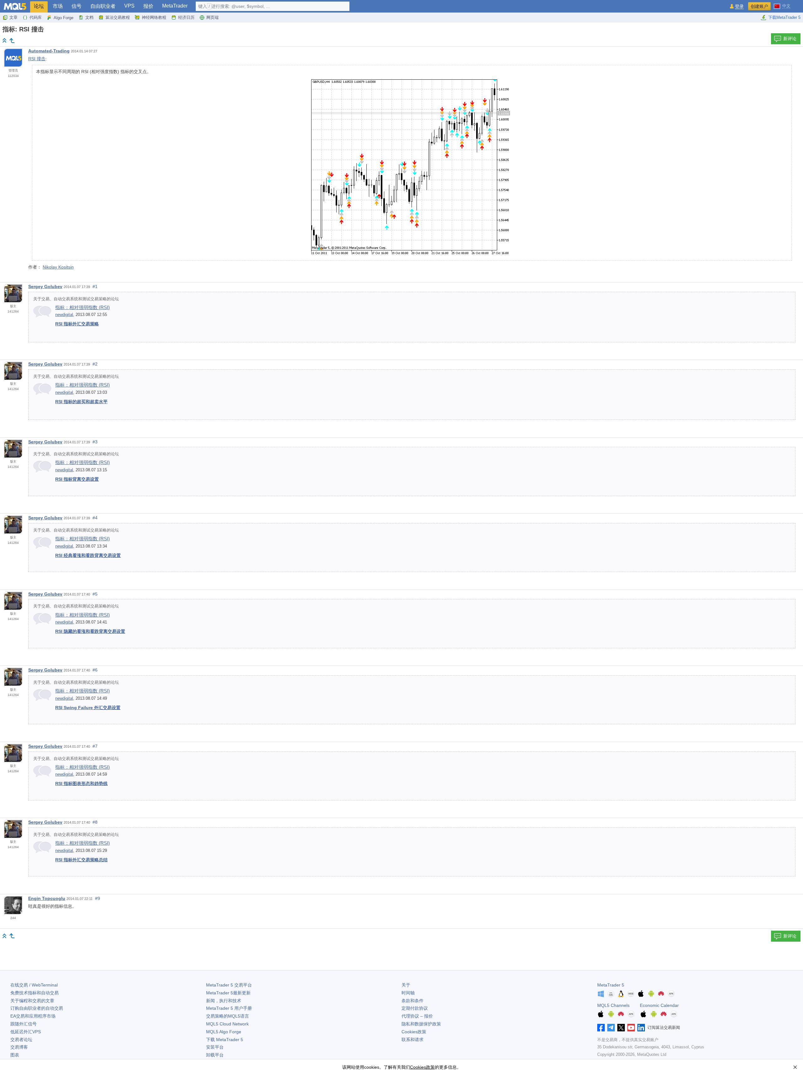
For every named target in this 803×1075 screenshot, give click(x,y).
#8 (95, 822)
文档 (89, 17)
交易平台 (229, 984)
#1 (95, 286)
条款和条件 (412, 1000)
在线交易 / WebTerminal (34, 984)
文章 (13, 17)
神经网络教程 (154, 17)
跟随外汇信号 (23, 1023)
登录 (739, 6)
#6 (95, 669)
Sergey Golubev (45, 286)
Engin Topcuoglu (46, 898)
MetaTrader (175, 5)
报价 (148, 6)
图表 (14, 1054)
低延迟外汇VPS (25, 1031)
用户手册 (229, 1008)
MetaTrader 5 (610, 984)
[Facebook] (601, 1027)
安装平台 (215, 1047)
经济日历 (186, 17)
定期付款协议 (415, 1008)
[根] (4, 40)
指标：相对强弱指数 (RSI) (82, 307)
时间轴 (408, 992)
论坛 (39, 6)
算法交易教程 (117, 17)
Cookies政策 (414, 1031)
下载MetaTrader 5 (784, 17)
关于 (406, 984)
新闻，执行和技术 (223, 1000)
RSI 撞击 (36, 58)
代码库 (35, 17)
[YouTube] (631, 1027)
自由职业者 (102, 6)
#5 (95, 593)
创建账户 (759, 6)
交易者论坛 (21, 1039)
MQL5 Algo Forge (223, 1031)
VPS (129, 5)
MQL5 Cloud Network (227, 1023)
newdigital (64, 315)
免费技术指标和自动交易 (34, 992)
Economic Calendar (659, 1005)
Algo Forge (63, 17)
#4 (95, 517)
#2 (95, 363)
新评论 (789, 38)
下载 (224, 1039)
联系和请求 (412, 1039)
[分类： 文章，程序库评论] (11, 40)
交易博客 (19, 1047)
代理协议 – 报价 (417, 1016)
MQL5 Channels (613, 1005)
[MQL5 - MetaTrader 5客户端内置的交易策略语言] (15, 6)
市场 (58, 6)
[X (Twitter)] (621, 1027)
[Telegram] (611, 1027)
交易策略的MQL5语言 (227, 1016)
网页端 (212, 17)
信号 (77, 6)
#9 (97, 898)
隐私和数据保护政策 (421, 1023)
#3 (95, 441)
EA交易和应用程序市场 (33, 1016)
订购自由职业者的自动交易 (36, 1008)
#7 (95, 746)
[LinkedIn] (641, 1027)
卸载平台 (215, 1054)
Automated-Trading (49, 50)
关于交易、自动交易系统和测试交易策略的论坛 (76, 299)
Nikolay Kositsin (58, 267)
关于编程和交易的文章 (32, 1000)
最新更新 (228, 992)
